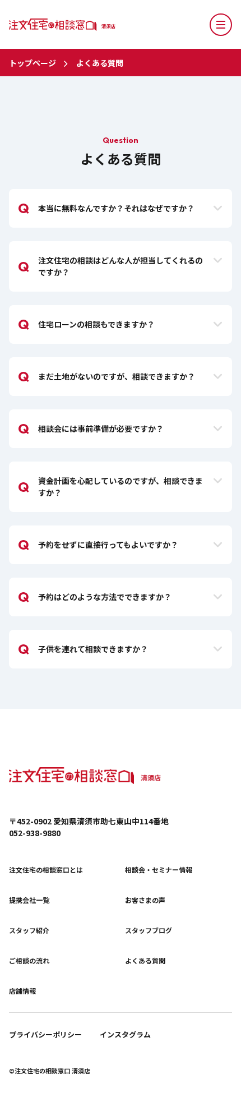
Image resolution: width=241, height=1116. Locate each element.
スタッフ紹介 (29, 930)
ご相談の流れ (29, 961)
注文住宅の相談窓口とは (46, 870)
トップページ (32, 62)
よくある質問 (99, 62)
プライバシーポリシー (45, 1034)
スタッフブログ (148, 930)
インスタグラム (125, 1034)
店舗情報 (22, 991)
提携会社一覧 (29, 900)
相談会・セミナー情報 (158, 870)
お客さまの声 (145, 900)
